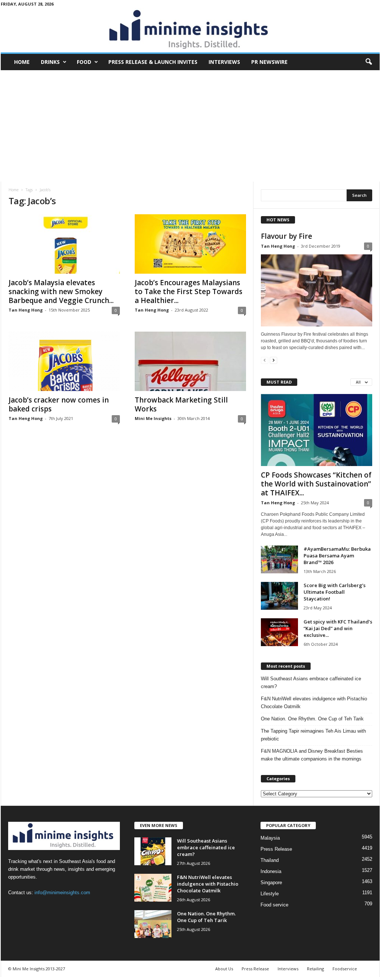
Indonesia (271, 871)
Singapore (271, 882)
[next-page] (273, 360)
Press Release (276, 849)
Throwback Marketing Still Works (181, 404)
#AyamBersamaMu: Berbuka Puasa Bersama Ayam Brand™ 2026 (337, 556)
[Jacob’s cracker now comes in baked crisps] (64, 361)
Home (22, 61)
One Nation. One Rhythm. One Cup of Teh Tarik (312, 719)
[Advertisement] (190, 126)
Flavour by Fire (286, 236)
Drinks (50, 61)
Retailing (315, 968)
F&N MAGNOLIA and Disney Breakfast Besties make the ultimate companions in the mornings (312, 755)
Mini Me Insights (153, 418)
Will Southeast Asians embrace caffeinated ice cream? (311, 682)
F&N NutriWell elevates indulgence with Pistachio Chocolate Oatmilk (314, 702)
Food (84, 61)
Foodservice (344, 968)
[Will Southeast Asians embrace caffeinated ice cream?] (152, 851)
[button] (368, 62)
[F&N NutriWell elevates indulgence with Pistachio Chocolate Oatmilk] (152, 888)
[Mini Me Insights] (190, 30)
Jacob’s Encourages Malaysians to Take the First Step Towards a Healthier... (188, 291)
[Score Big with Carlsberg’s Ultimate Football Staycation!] (279, 596)
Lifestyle (270, 893)
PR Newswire (269, 61)
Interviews (224, 61)
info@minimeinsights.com (62, 892)
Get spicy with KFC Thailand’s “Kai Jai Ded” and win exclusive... (338, 628)
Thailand (270, 860)
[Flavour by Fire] (316, 290)
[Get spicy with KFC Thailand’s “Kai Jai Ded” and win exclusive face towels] (279, 632)
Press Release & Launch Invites (152, 61)
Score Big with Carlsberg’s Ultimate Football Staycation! (335, 592)
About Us (224, 968)
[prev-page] (264, 360)
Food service (274, 905)
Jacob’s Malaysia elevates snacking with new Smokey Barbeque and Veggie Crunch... (61, 291)
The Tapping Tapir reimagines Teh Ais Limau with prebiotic (313, 735)
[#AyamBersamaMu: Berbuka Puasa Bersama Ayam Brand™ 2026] (279, 559)
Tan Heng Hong (26, 310)
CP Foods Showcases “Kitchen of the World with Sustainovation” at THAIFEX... (316, 484)
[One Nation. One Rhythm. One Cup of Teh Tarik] (152, 924)
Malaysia (270, 838)
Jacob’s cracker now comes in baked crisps (59, 404)
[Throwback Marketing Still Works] (190, 361)
